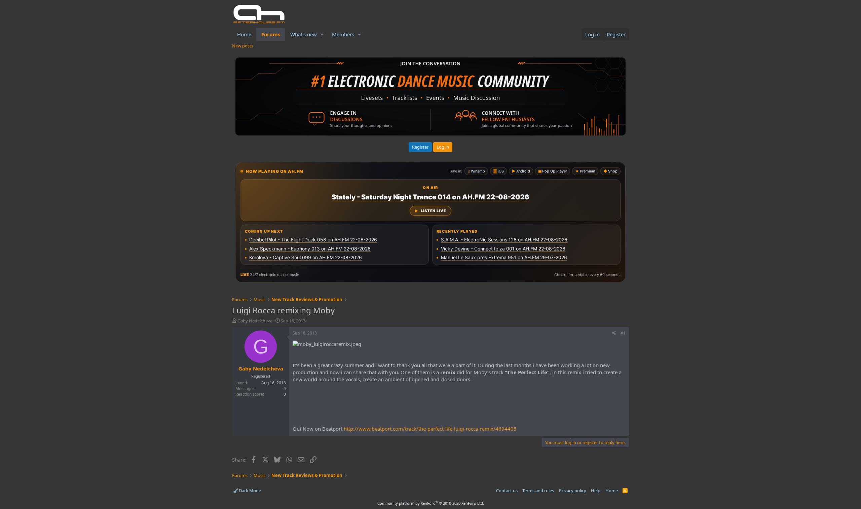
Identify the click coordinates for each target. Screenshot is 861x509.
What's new (303, 34)
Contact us (507, 490)
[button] (322, 34)
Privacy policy (572, 490)
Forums (270, 34)
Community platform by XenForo (430, 503)
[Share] (613, 333)
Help (595, 490)
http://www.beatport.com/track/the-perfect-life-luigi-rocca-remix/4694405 (430, 428)
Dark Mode (249, 490)
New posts (242, 46)
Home (244, 34)
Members (343, 34)
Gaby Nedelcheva (254, 321)
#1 (623, 333)
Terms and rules (538, 490)
